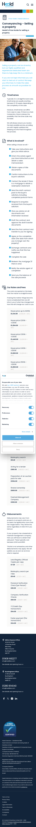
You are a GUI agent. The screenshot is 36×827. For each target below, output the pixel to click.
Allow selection (18, 443)
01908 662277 (9, 658)
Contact (4, 815)
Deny (18, 449)
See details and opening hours (12, 664)
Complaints (5, 812)
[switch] (31, 413)
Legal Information (7, 804)
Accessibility (5, 810)
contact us (24, 787)
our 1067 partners (13, 385)
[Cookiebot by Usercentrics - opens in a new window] (26, 376)
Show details (26, 431)
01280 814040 (9, 685)
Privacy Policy (6, 799)
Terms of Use (5, 797)
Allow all (18, 437)
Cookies (4, 802)
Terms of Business (7, 807)
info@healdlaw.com (8, 661)
